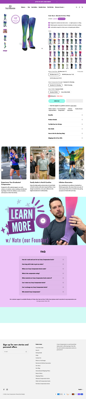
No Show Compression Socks (43, 383)
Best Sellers (34, 7)
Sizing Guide (39, 352)
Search (37, 350)
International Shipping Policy (43, 370)
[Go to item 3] (5, 38)
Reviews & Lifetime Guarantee (43, 363)
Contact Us (38, 358)
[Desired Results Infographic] (5, 31)
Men (29, 7)
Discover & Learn (59, 7)
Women (23, 7)
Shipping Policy (39, 376)
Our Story (38, 365)
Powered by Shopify (20, 394)
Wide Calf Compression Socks (43, 381)
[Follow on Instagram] (7, 389)
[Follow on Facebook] (4, 389)
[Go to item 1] (5, 17)
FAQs (37, 355)
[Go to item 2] (5, 24)
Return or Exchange (41, 360)
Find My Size (50, 7)
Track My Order (39, 347)
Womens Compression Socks (43, 378)
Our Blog (38, 368)
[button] (74, 101)
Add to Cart (56, 101)
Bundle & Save (42, 7)
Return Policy (39, 373)
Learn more (73, 105)
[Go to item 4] (5, 45)
